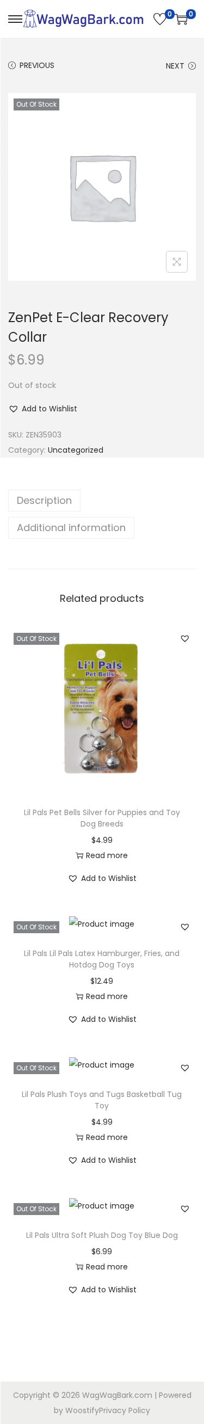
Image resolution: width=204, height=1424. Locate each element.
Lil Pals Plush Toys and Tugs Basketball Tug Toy (102, 1100)
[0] (159, 19)
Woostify (82, 1410)
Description (44, 500)
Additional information (71, 527)
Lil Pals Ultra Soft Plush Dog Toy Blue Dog (102, 1235)
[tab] (102, 500)
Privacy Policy (124, 1410)
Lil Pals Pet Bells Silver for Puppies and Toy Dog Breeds (102, 818)
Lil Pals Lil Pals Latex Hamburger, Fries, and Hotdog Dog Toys (102, 959)
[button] (42, 408)
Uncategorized (75, 450)
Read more (107, 855)
